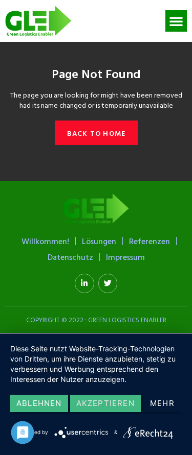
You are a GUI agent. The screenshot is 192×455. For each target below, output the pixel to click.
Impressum (125, 257)
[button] (176, 21)
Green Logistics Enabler (127, 320)
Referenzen (149, 241)
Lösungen (99, 241)
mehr (162, 403)
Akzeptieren (105, 403)
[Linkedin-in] (84, 283)
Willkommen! (45, 241)
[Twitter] (108, 283)
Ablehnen (39, 403)
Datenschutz (70, 257)
